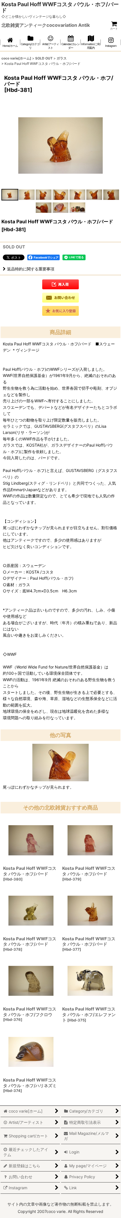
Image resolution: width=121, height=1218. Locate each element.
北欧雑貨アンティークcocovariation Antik (45, 25)
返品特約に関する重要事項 (30, 268)
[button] (9, 194)
